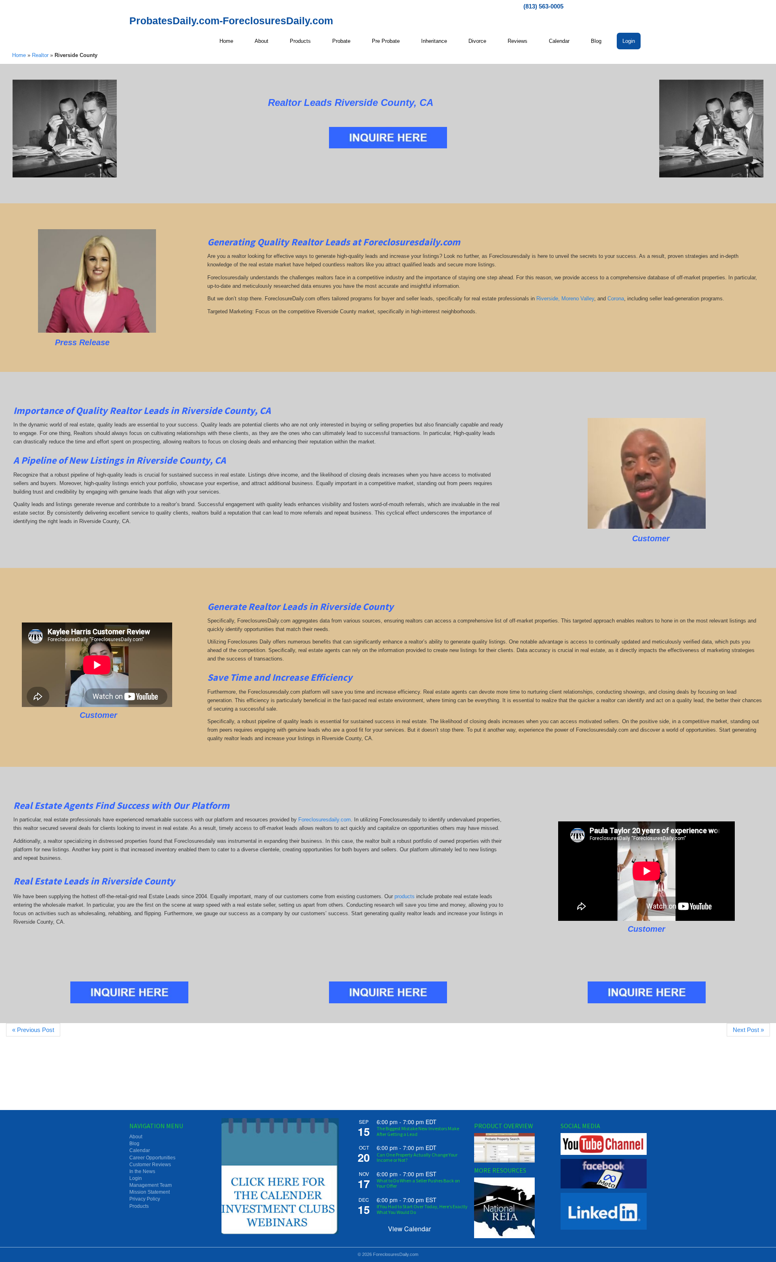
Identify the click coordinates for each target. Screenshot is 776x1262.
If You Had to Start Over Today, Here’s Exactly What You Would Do (422, 1209)
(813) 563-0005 (543, 6)
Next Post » (748, 1029)
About (135, 1137)
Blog (134, 1143)
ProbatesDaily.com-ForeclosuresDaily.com (231, 20)
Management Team (150, 1185)
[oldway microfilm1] (64, 128)
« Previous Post (33, 1029)
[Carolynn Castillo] (97, 281)
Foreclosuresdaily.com (324, 820)
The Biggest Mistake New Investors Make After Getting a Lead (418, 1131)
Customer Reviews (150, 1164)
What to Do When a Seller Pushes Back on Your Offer (418, 1183)
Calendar (139, 1150)
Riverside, (548, 298)
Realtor (40, 55)
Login (135, 1178)
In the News (142, 1171)
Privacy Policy (144, 1199)
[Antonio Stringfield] (646, 473)
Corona (615, 298)
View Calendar (409, 1228)
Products (139, 1206)
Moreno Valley (577, 298)
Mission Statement (149, 1192)
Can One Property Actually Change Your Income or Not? (417, 1157)
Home (19, 55)
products (404, 896)
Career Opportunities (152, 1158)
